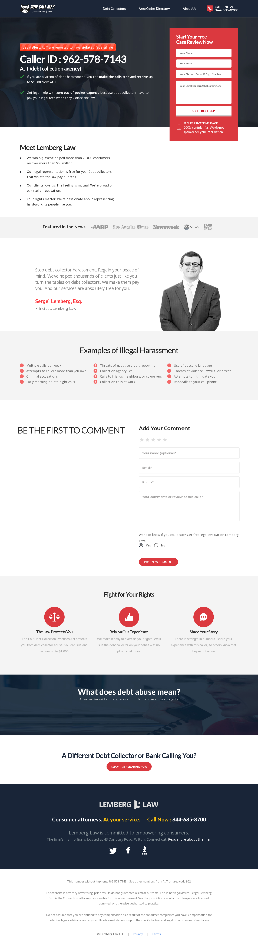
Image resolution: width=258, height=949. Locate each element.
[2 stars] (147, 440)
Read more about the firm (189, 839)
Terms (156, 934)
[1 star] (142, 440)
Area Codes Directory (154, 9)
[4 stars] (159, 440)
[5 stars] (165, 440)
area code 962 (182, 881)
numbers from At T (155, 881)
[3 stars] (153, 440)
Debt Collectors (114, 9)
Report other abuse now (129, 766)
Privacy (138, 934)
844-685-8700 (189, 819)
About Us (189, 9)
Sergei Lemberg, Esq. (58, 301)
